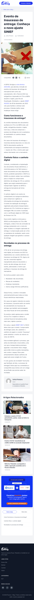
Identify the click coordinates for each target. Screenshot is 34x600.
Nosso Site (4, 562)
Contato (3, 567)
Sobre (3, 570)
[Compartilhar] (19, 78)
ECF (2, 578)
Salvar (28, 77)
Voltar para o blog (8, 9)
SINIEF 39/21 (20, 325)
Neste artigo (10, 512)
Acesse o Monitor (26, 3)
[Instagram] (7, 587)
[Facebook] (13, 78)
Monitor (3, 565)
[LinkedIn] (16, 78)
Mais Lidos (24, 512)
